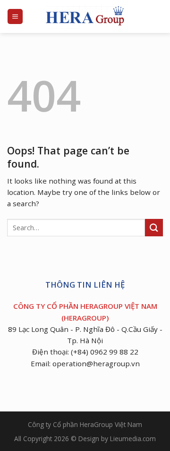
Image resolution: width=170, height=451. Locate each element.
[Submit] (154, 227)
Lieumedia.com (133, 438)
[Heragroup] (85, 16)
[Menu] (15, 16)
